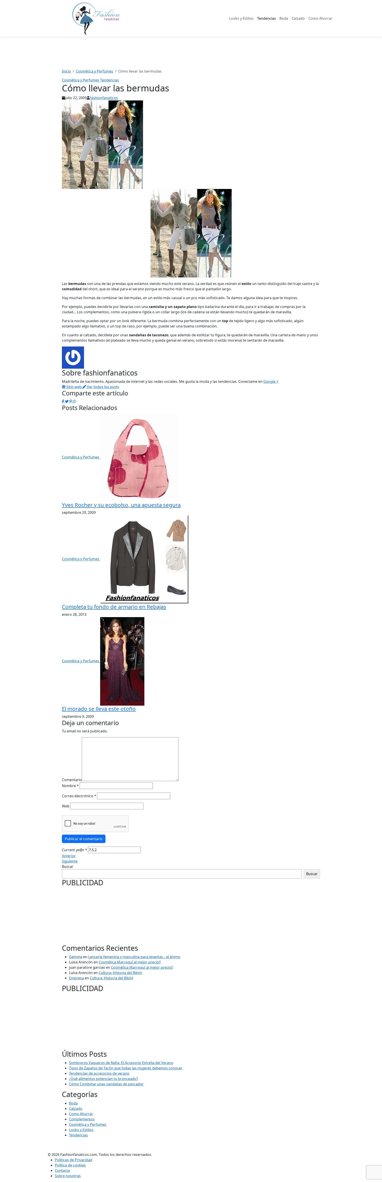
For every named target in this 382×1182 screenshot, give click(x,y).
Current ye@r (74, 849)
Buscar (67, 866)
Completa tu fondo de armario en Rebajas (114, 606)
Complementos (82, 1119)
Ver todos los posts (102, 386)
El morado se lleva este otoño (99, 708)
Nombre (70, 785)
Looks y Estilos (241, 18)
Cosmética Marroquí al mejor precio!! (130, 962)
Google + (270, 381)
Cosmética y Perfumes (80, 80)
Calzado (298, 18)
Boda (283, 18)
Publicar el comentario (84, 838)
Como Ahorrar (320, 18)
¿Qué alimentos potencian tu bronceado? (103, 1078)
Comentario (72, 779)
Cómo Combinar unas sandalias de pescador (106, 1084)
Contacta (62, 1170)
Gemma (75, 956)
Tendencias (266, 18)
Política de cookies (70, 1165)
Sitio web (73, 386)
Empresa (76, 978)
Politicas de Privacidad (73, 1159)
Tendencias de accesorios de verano (99, 1073)
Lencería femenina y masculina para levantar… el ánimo (134, 956)
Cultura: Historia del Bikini (120, 972)
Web (65, 806)
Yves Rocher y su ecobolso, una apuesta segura (121, 504)
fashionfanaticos (104, 97)
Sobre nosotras (68, 1175)
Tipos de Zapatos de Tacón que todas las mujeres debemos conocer (125, 1068)
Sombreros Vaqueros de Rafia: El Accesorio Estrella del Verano (121, 1062)
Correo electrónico (79, 795)
